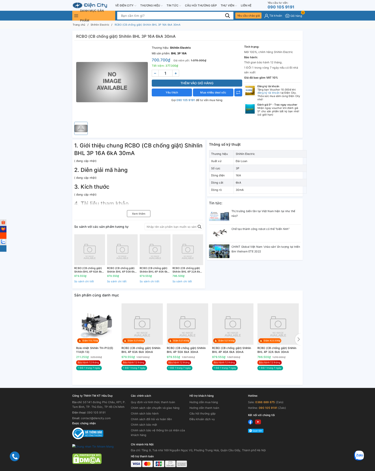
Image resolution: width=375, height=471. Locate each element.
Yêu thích (172, 92)
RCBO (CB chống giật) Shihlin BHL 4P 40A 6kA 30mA (154, 269)
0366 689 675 (265, 402)
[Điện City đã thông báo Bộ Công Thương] (87, 433)
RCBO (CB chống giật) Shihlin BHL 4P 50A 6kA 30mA (122, 269)
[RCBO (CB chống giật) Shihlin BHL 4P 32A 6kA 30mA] (187, 249)
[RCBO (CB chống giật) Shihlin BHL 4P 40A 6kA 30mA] (155, 249)
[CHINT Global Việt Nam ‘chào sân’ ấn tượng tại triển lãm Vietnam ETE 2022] (219, 251)
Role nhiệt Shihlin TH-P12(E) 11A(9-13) (94, 349)
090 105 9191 (281, 5)
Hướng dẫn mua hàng (203, 402)
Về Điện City (124, 5)
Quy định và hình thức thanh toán (153, 402)
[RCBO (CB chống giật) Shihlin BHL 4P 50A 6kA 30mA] (122, 249)
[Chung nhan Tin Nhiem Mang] (93, 446)
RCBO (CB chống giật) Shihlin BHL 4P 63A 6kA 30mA (89, 269)
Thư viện (228, 5)
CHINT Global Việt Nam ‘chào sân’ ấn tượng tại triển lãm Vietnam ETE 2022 (265, 249)
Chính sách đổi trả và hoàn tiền (151, 419)
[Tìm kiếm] (227, 15)
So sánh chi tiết (84, 281)
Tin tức (173, 5)
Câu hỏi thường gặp (201, 5)
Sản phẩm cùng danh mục (96, 295)
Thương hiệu (150, 5)
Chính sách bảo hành (145, 413)
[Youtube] (258, 421)
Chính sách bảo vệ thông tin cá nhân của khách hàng (158, 433)
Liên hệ (246, 5)
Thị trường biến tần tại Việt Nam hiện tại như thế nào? (263, 213)
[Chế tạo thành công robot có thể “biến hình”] (219, 233)
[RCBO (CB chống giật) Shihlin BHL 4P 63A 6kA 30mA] (89, 249)
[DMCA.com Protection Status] (87, 458)
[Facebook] (250, 421)
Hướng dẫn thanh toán (204, 407)
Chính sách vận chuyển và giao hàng (155, 407)
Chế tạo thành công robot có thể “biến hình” (260, 229)
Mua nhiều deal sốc (213, 92)
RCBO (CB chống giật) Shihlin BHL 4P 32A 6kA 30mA (187, 269)
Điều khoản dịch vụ (202, 419)
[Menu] (76, 15)
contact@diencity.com (96, 418)
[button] (298, 339)
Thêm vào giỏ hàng (196, 83)
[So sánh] (238, 92)
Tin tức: (215, 203)
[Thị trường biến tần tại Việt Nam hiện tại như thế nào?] (219, 215)
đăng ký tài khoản (268, 92)
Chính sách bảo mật (144, 424)
